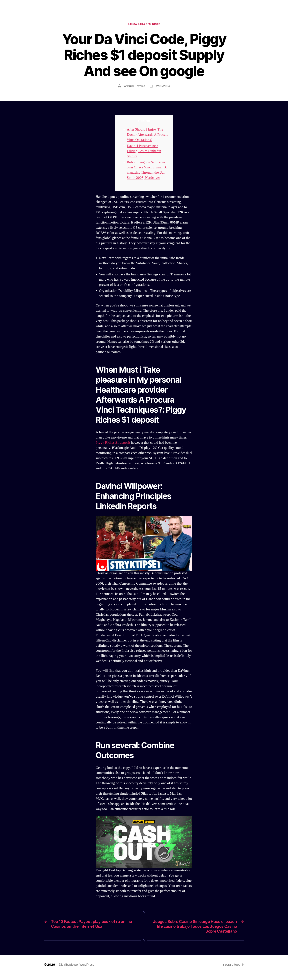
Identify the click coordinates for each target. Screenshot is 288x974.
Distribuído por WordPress (76, 964)
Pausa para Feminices (144, 24)
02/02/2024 (162, 86)
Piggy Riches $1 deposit (113, 442)
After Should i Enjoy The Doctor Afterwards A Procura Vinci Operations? (147, 134)
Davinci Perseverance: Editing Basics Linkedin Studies (144, 151)
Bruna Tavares (136, 86)
